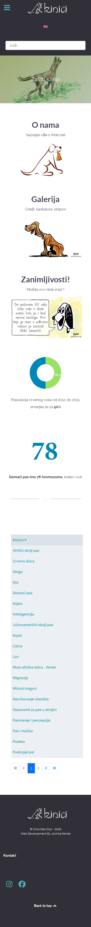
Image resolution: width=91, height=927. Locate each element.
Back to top (43, 906)
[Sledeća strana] (46, 768)
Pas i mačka (23, 731)
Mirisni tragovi (25, 688)
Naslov (19, 540)
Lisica (17, 646)
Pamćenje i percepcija (31, 720)
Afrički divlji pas (26, 551)
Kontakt (9, 855)
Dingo (18, 572)
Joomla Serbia (60, 833)
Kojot (17, 635)
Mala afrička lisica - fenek (34, 667)
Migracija (20, 678)
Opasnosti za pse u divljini (35, 710)
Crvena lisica (23, 561)
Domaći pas (22, 593)
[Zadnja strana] (54, 768)
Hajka (17, 604)
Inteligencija (23, 614)
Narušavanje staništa (31, 699)
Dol (16, 582)
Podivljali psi (23, 752)
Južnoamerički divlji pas (33, 625)
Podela (19, 742)
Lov (16, 657)
